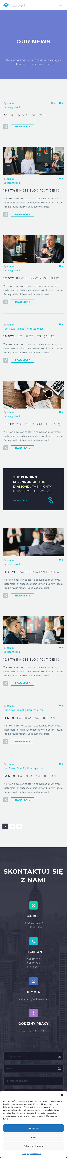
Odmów (33, 1137)
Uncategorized (11, 107)
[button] (62, 1094)
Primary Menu (61, 4)
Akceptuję (33, 1128)
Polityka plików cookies (31, 1153)
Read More (22, 126)
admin (10, 103)
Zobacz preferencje (34, 1146)
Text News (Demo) (13, 328)
